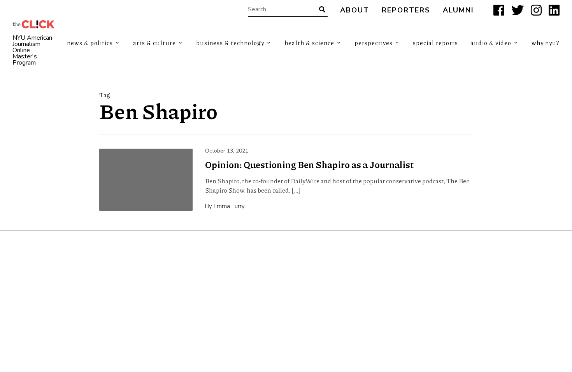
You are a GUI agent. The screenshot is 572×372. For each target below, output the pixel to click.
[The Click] (33, 24)
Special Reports (435, 43)
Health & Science (309, 43)
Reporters (406, 10)
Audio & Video (490, 43)
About (354, 10)
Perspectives (373, 43)
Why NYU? (546, 43)
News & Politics (90, 43)
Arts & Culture (154, 43)
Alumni (458, 10)
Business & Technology (230, 43)
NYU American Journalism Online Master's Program (32, 50)
